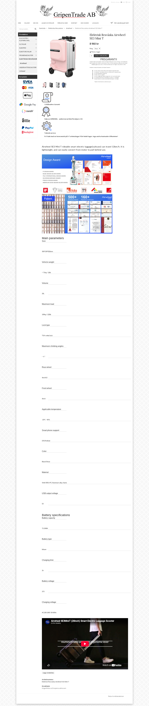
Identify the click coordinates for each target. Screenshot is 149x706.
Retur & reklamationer (116, 696)
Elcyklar (22, 44)
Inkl (123, 2)
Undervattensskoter (27, 67)
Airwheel (23, 63)
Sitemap (22, 71)
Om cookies (85, 23)
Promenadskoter (26, 55)
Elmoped (22, 48)
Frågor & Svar (63, 23)
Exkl (129, 2)
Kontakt (74, 23)
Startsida (42, 28)
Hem (19, 23)
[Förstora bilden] (64, 56)
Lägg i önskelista (48, 673)
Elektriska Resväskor (28, 59)
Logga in (95, 23)
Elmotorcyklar (25, 52)
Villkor (27, 23)
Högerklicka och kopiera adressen (54, 688)
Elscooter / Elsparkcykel (24, 39)
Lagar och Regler (48, 23)
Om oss (35, 23)
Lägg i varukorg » (101, 56)
